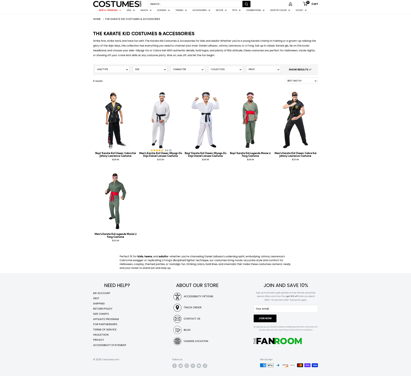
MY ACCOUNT (101, 293)
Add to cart (115, 165)
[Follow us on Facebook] (174, 365)
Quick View (128, 93)
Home (97, 19)
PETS (234, 10)
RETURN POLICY (102, 309)
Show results (299, 69)
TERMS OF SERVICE (105, 329)
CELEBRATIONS (253, 10)
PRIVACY (98, 340)
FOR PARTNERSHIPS (105, 324)
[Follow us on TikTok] (205, 365)
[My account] (290, 4)
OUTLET (299, 10)
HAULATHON (101, 335)
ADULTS (144, 10)
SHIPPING (99, 303)
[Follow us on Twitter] (180, 365)
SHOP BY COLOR (278, 10)
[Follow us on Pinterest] (193, 365)
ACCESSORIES (199, 10)
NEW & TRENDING (108, 10)
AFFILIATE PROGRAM (106, 319)
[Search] (246, 4)
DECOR (219, 10)
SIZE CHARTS (101, 314)
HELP (96, 298)
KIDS (129, 10)
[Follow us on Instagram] (186, 365)
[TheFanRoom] (278, 341)
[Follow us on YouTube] (199, 365)
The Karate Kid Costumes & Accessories (132, 19)
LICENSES (161, 10)
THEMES (179, 10)
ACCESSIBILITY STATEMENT (109, 345)
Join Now (265, 318)
